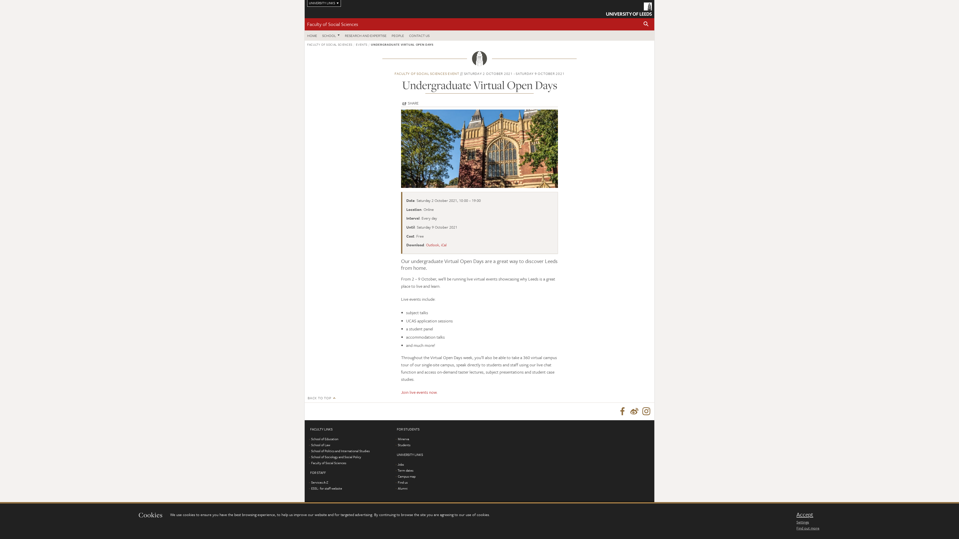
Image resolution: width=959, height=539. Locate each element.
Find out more (807, 528)
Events (361, 44)
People (398, 35)
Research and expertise (366, 35)
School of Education (324, 438)
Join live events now (419, 392)
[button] (646, 24)
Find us (403, 482)
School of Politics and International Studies (340, 450)
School (329, 35)
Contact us (419, 35)
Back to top (319, 398)
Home (312, 35)
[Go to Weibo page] (634, 411)
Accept (804, 515)
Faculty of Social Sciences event (427, 73)
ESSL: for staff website (326, 488)
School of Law (320, 444)
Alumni (403, 488)
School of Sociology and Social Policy (336, 456)
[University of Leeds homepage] (629, 9)
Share (413, 103)
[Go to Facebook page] (622, 411)
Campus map (407, 476)
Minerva (403, 438)
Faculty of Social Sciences (332, 24)
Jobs (401, 464)
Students (404, 444)
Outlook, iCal (436, 245)
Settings (802, 522)
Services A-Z (319, 482)
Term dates (405, 470)
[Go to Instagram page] (646, 411)
